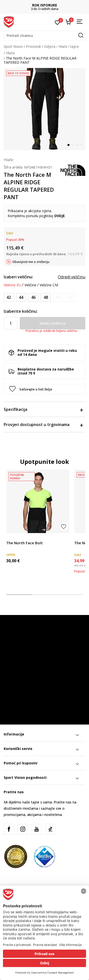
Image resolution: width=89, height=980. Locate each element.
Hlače (10, 53)
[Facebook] (9, 829)
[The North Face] (73, 170)
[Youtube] (37, 829)
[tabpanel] (44, 109)
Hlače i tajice (69, 46)
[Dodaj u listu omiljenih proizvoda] (63, 526)
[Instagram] (23, 829)
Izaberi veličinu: (18, 277)
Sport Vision (13, 46)
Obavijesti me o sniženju (30, 261)
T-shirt (11, 537)
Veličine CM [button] (49, 285)
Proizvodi (33, 46)
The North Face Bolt (24, 542)
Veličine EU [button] (12, 285)
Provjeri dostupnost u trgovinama (36, 424)
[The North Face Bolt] (37, 501)
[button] (44, 36)
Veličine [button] (30, 285)
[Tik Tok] (50, 829)
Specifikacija (15, 409)
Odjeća (49, 46)
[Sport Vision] (9, 21)
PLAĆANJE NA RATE (58, 5)
